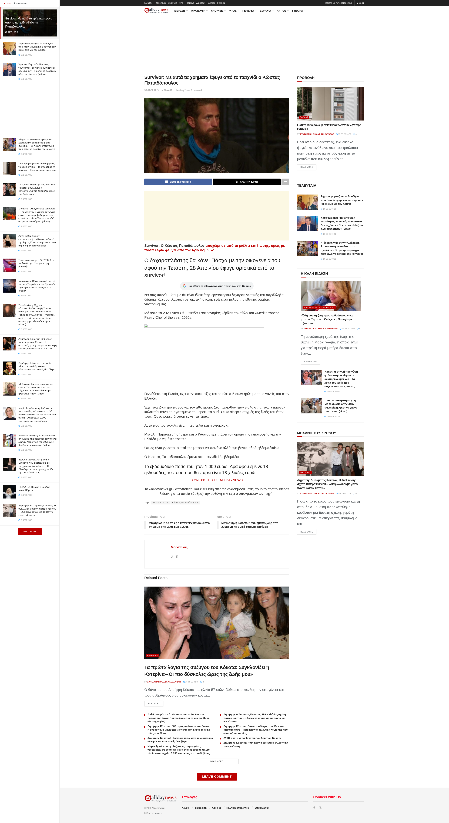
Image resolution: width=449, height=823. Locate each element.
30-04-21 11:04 (151, 90)
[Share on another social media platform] (285, 182)
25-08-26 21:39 (344, 493)
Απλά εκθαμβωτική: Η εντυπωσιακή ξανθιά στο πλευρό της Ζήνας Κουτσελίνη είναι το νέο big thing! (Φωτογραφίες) (179, 718)
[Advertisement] (29, 109)
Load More (29, 532)
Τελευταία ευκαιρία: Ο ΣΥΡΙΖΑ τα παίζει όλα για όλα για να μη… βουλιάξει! (36, 263)
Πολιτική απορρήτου (237, 808)
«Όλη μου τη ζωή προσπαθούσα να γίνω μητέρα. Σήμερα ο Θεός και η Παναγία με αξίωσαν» (327, 319)
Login (361, 3)
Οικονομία (161, 3)
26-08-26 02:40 (191, 682)
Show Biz (172, 3)
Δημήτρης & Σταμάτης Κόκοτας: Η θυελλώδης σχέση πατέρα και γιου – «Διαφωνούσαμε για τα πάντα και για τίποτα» (254, 718)
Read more (155, 703)
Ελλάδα (304, 117)
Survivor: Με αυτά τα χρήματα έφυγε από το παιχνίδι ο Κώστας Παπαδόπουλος (28, 22)
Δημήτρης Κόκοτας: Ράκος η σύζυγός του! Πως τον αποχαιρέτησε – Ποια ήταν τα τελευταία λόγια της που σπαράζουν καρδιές (255, 730)
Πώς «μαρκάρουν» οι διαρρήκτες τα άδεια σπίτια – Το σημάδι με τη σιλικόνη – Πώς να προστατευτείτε (37, 166)
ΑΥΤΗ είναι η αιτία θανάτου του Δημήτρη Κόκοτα (252, 738)
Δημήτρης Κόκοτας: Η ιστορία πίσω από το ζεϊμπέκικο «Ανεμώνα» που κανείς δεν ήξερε (36, 366)
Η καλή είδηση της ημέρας (319, 308)
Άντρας (211, 3)
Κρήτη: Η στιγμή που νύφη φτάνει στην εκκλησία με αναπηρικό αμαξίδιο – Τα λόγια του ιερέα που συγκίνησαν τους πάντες (341, 379)
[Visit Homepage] (156, 10)
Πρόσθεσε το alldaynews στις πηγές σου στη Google (219, 286)
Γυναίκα (221, 3)
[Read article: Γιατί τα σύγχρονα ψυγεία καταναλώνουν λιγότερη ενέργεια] (330, 104)
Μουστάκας (179, 547)
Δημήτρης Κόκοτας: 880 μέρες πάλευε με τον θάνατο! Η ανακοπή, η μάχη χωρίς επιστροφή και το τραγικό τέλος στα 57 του (179, 730)
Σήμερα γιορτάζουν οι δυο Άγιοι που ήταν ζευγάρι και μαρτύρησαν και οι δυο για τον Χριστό (37, 46)
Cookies (216, 808)
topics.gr (159, 813)
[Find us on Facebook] (314, 807)
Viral (181, 3)
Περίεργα (190, 3)
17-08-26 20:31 (344, 134)
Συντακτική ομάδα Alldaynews (164, 682)
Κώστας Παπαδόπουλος (185, 502)
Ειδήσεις (148, 3)
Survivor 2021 (160, 502)
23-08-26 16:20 (333, 416)
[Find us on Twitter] (320, 807)
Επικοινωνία (262, 808)
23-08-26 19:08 (333, 391)
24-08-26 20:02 (348, 329)
